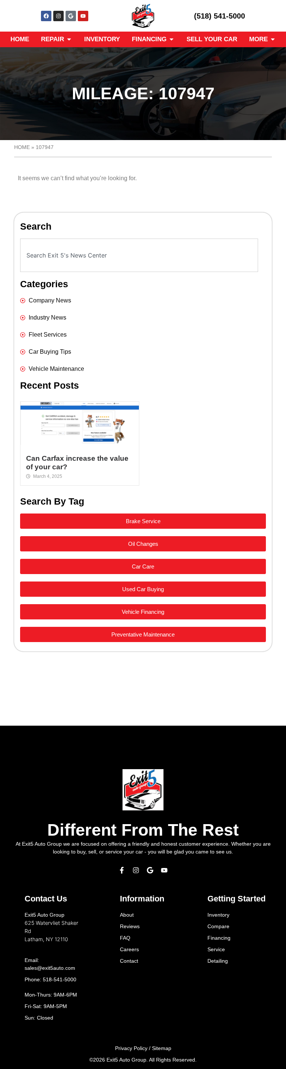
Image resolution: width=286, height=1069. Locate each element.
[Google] (71, 16)
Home (22, 147)
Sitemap (161, 1048)
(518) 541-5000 (219, 16)
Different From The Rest (143, 829)
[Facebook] (46, 16)
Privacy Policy (131, 1048)
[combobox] (139, 255)
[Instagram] (58, 16)
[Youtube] (83, 16)
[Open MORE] (273, 39)
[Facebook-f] (121, 870)
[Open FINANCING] (171, 39)
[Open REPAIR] (69, 39)
